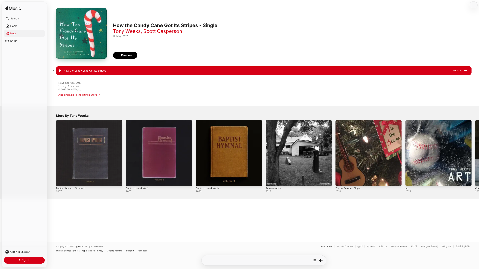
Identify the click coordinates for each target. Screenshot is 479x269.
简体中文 (383, 246)
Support (130, 251)
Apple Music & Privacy (92, 251)
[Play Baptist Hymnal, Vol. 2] (130, 181)
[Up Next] (315, 260)
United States (326, 246)
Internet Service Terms (67, 251)
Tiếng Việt (446, 246)
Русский (371, 246)
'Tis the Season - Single (349, 121)
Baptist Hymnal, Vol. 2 (138, 121)
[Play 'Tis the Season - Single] (340, 181)
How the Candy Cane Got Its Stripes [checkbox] (85, 70)
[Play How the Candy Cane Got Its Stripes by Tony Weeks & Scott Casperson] (60, 70)
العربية (360, 246)
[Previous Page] (52, 153)
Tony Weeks (127, 31)
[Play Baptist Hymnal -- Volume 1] (61, 181)
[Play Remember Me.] (270, 181)
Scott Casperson (162, 31)
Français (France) (399, 246)
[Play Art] (410, 181)
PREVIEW (457, 70)
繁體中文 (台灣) (462, 246)
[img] (13, 8)
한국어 (414, 246)
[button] (24, 18)
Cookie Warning (114, 251)
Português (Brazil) (429, 246)
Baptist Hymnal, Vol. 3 (208, 121)
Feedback (142, 251)
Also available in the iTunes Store (77, 94)
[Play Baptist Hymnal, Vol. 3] (200, 181)
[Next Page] (475, 153)
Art (407, 121)
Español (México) (345, 246)
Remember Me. (274, 121)
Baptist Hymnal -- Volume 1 (72, 121)
